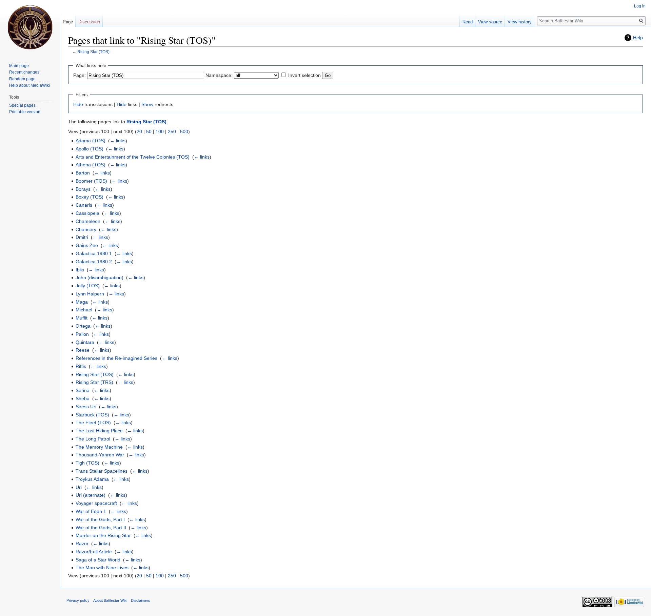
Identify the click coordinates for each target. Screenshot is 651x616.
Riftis (81, 366)
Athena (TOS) (90, 164)
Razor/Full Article (94, 551)
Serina (83, 390)
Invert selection (304, 75)
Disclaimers (140, 600)
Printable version (24, 111)
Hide (78, 104)
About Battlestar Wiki (110, 600)
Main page (19, 65)
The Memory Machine (99, 447)
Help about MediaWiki (29, 85)
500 (184, 131)
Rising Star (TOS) (93, 51)
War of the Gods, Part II (101, 527)
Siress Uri (86, 406)
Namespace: (219, 75)
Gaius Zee (87, 245)
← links (117, 140)
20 (139, 131)
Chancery (86, 229)
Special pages (22, 105)
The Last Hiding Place (99, 430)
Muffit (81, 318)
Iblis (80, 269)
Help (638, 37)
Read (467, 21)
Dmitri (82, 237)
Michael (84, 309)
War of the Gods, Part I (100, 519)
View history (520, 21)
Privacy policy (78, 600)
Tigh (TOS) (87, 463)
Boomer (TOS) (91, 181)
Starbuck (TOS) (92, 414)
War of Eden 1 (91, 511)
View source (490, 21)
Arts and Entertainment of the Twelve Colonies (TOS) (133, 157)
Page (68, 21)
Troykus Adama (92, 479)
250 (172, 131)
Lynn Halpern (90, 293)
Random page (22, 79)
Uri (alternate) (90, 495)
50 (149, 131)
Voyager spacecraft (96, 503)
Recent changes (24, 72)
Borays (83, 189)
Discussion (89, 21)
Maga (82, 302)
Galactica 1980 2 (94, 261)
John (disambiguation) (99, 277)
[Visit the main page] (30, 27)
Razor (82, 543)
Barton (83, 173)
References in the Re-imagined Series (116, 358)
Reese (83, 350)
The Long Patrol (93, 439)
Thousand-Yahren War (100, 454)
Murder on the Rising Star (103, 535)
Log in (640, 6)
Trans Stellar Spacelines (101, 471)
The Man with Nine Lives (102, 567)
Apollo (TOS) (89, 148)
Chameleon (88, 221)
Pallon (82, 334)
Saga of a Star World (98, 559)
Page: (79, 75)
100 (160, 131)
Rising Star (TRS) (94, 382)
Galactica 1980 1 (94, 253)
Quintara (85, 342)
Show (147, 104)
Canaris (84, 205)
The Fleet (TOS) (93, 422)
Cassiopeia (87, 213)
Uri (79, 487)
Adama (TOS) (90, 140)
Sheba (83, 398)
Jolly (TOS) (88, 285)
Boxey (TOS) (89, 197)
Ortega (83, 326)
